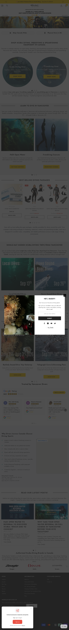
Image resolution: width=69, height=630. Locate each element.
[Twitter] (55, 323)
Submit (49, 318)
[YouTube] (51, 323)
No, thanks (50, 327)
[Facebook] (44, 323)
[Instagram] (48, 323)
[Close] (65, 295)
